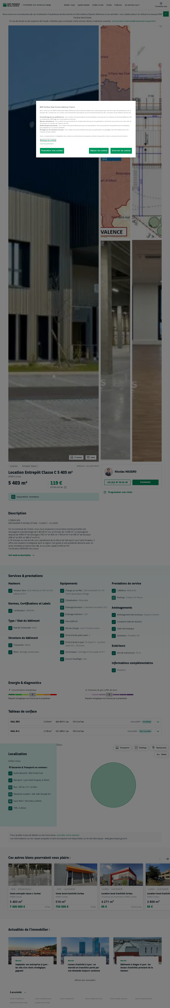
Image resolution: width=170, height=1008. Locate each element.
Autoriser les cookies (121, 151)
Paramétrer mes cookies (52, 151)
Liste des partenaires (47, 144)
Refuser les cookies (98, 151)
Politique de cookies (48, 140)
